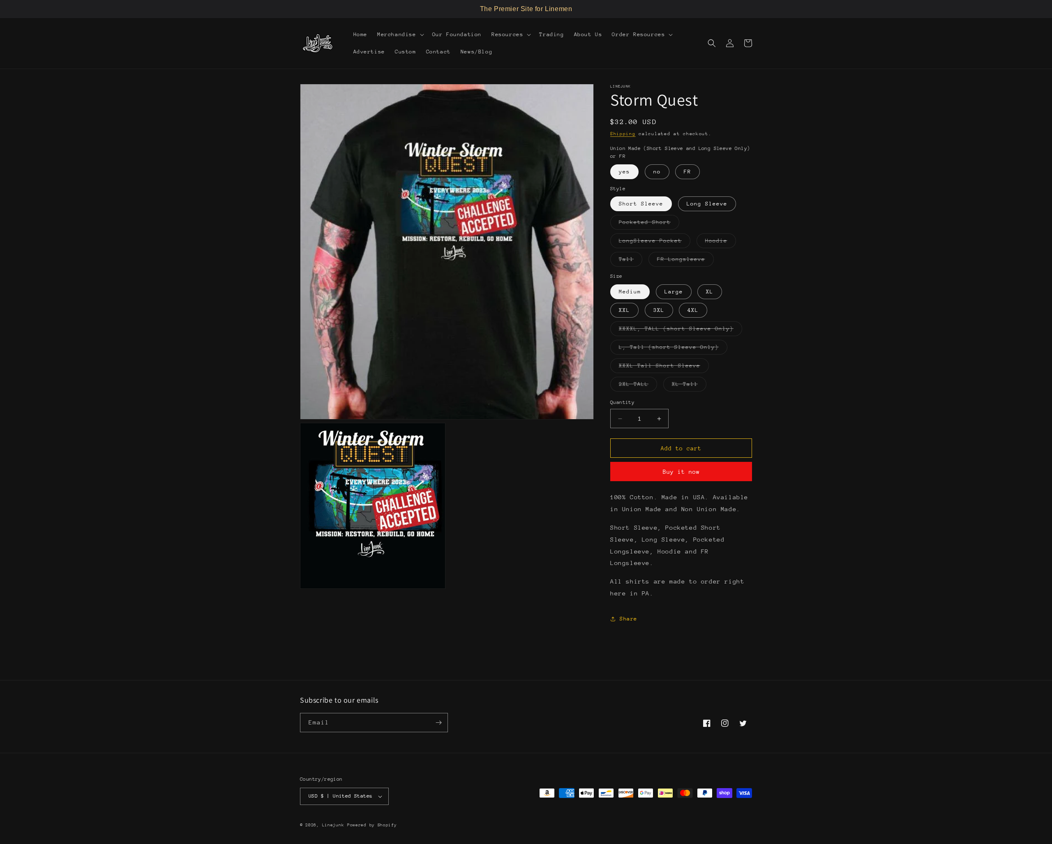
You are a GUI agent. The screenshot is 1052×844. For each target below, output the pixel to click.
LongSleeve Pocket (654, 242)
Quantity (622, 402)
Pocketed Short (649, 224)
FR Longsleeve (685, 261)
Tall (630, 261)
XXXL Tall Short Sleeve (664, 367)
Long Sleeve (707, 204)
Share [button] (628, 619)
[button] (399, 34)
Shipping (623, 133)
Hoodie (720, 242)
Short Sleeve (641, 204)
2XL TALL (638, 386)
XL (709, 291)
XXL (624, 310)
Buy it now (681, 471)
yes (624, 171)
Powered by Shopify (372, 825)
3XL (658, 310)
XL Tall (689, 386)
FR (687, 171)
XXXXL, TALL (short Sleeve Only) (680, 330)
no (657, 171)
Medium (630, 291)
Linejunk (333, 825)
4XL (693, 310)
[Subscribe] (438, 722)
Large (673, 291)
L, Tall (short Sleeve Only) (673, 349)
